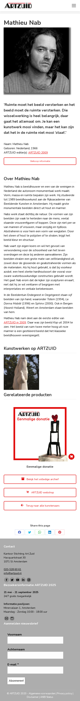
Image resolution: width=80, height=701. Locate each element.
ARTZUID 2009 (38, 152)
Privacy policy (64, 693)
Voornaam (14, 635)
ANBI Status (46, 697)
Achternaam (16, 649)
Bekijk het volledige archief (42, 479)
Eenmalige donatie (40, 467)
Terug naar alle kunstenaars (42, 505)
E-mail (13, 664)
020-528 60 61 (12, 569)
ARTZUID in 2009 (15, 322)
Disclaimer (33, 697)
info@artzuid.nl (13, 573)
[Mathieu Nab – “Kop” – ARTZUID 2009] (21, 372)
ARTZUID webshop (42, 492)
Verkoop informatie (40, 161)
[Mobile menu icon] (73, 5)
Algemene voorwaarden (42, 693)
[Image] (36, 60)
